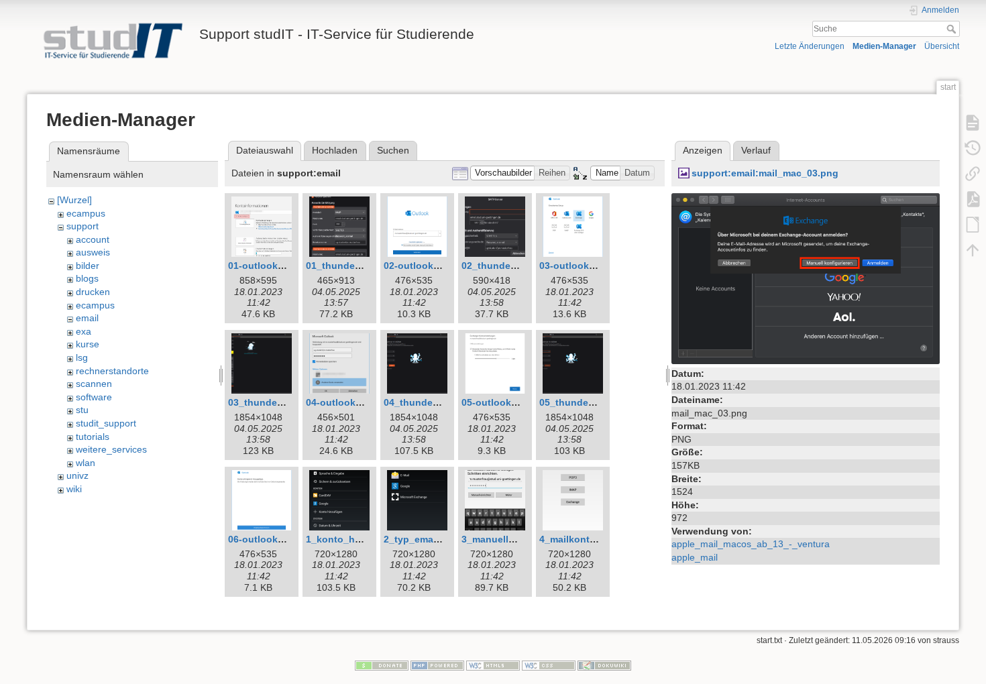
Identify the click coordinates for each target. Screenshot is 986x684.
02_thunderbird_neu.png (518, 265)
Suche (952, 29)
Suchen (393, 150)
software (94, 397)
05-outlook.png (496, 402)
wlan (85, 462)
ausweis (93, 252)
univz (77, 475)
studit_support (106, 423)
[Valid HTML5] (493, 665)
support (82, 226)
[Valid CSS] (549, 665)
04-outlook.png (341, 402)
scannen (94, 383)
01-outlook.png (263, 265)
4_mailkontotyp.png (585, 539)
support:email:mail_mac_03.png (765, 173)
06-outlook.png (263, 539)
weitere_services (111, 449)
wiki (74, 488)
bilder (87, 265)
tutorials (92, 436)
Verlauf (756, 150)
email (87, 317)
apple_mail (694, 557)
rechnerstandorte (112, 370)
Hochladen (335, 150)
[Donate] (381, 665)
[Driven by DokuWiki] (604, 665)
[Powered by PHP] (437, 665)
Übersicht (941, 46)
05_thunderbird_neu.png (596, 402)
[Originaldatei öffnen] (805, 277)
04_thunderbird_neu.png (441, 402)
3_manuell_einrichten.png (521, 539)
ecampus (85, 213)
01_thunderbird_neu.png (363, 265)
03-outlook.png (574, 265)
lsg (82, 357)
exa (83, 331)
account (92, 239)
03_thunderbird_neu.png (285, 402)
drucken (93, 291)
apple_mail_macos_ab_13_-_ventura (750, 543)
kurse (87, 344)
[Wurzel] (74, 199)
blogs (87, 278)
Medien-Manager (884, 46)
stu (82, 409)
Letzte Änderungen (809, 46)
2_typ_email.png (421, 539)
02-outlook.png (419, 265)
